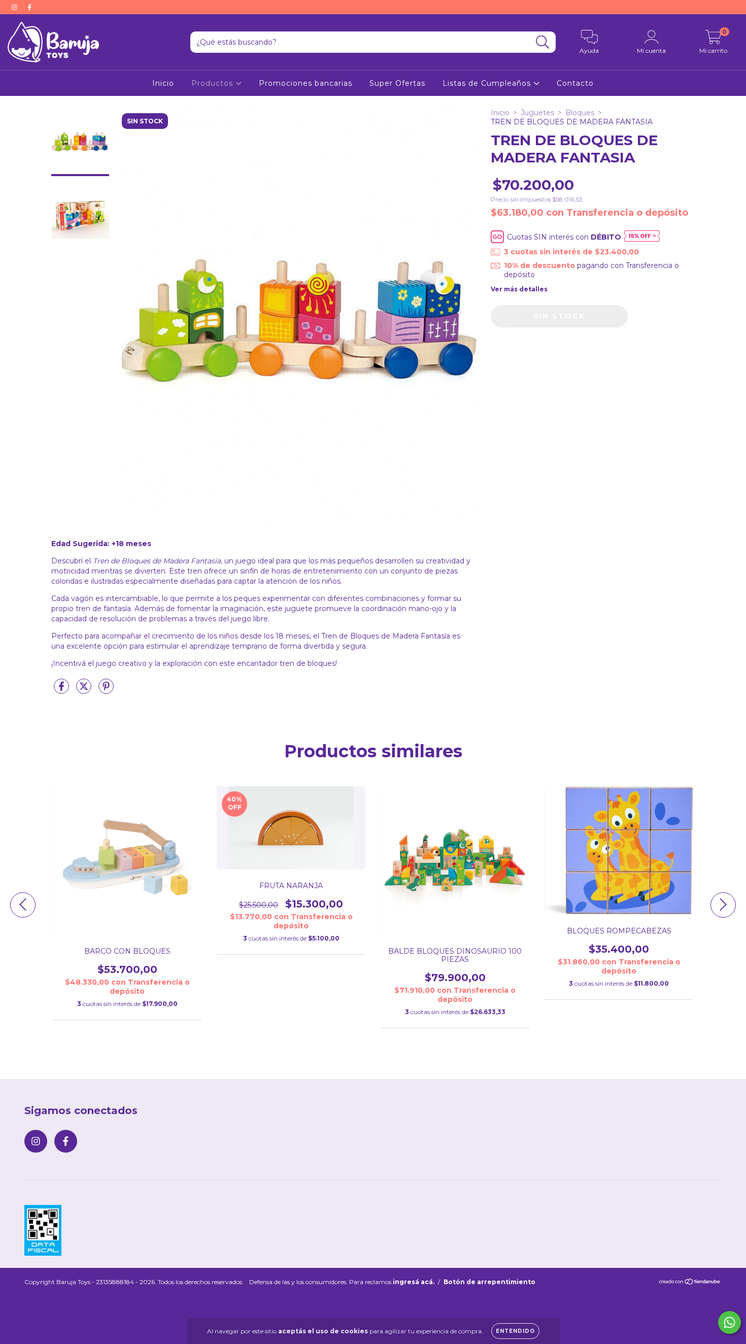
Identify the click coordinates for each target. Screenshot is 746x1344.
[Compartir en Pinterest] (106, 690)
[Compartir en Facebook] (62, 690)
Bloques (579, 112)
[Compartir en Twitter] (84, 690)
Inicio (163, 83)
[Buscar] (543, 42)
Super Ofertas (397, 83)
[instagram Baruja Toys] (15, 7)
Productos (213, 83)
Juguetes (537, 112)
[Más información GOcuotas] (642, 236)
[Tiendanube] (690, 1283)
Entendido (515, 1331)
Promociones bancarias (305, 83)
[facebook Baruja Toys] (29, 7)
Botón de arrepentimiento (489, 1282)
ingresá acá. (413, 1282)
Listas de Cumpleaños (488, 83)
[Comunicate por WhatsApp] (729, 1322)
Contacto (575, 83)
